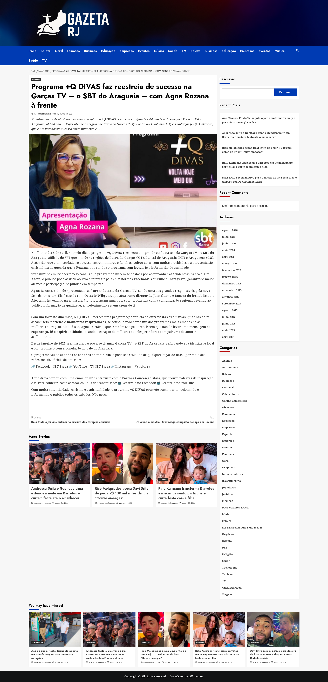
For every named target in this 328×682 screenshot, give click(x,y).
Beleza (46, 51)
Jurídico (227, 494)
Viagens (227, 594)
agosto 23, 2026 (125, 503)
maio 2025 (228, 330)
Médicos (227, 500)
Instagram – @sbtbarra (132, 366)
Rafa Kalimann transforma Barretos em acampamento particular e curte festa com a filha (186, 493)
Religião (227, 554)
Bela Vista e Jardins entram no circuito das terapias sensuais (70, 420)
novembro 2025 (232, 290)
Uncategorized (232, 587)
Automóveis (230, 367)
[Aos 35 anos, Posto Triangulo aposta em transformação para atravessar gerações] (55, 629)
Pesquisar (227, 79)
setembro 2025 (231, 303)
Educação (108, 51)
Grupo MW (229, 467)
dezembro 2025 (232, 283)
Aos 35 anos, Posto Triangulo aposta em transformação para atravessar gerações (258, 120)
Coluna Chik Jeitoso (235, 400)
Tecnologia (229, 567)
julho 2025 (228, 316)
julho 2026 (228, 236)
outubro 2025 (230, 296)
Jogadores (229, 487)
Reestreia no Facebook (139, 383)
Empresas (127, 51)
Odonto (227, 541)
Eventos (144, 51)
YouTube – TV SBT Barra (91, 366)
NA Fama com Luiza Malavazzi (242, 527)
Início (32, 51)
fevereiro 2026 (231, 270)
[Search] (297, 50)
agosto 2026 (229, 230)
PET (224, 547)
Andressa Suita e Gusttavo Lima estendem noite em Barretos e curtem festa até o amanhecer (57, 493)
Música (159, 51)
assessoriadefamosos (45, 113)
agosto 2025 (229, 310)
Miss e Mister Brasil (235, 507)
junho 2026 (229, 243)
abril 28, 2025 (67, 113)
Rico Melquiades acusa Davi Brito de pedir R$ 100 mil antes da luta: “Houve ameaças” (122, 493)
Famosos (73, 51)
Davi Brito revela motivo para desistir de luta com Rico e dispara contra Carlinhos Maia (259, 179)
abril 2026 (228, 256)
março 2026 (229, 263)
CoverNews (177, 676)
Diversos (228, 407)
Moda (225, 514)
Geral (59, 51)
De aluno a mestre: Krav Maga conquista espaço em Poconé (175, 420)
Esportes (228, 440)
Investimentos (231, 480)
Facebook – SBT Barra (52, 366)
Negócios (228, 534)
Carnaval (228, 387)
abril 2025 (228, 337)
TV (184, 51)
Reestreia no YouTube (178, 383)
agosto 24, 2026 (62, 503)
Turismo (228, 574)
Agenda (227, 360)
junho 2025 (229, 323)
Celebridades (231, 394)
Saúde (172, 51)
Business (90, 51)
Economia (228, 414)
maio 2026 (228, 250)
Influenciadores (232, 474)
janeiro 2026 (230, 276)
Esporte (227, 434)
